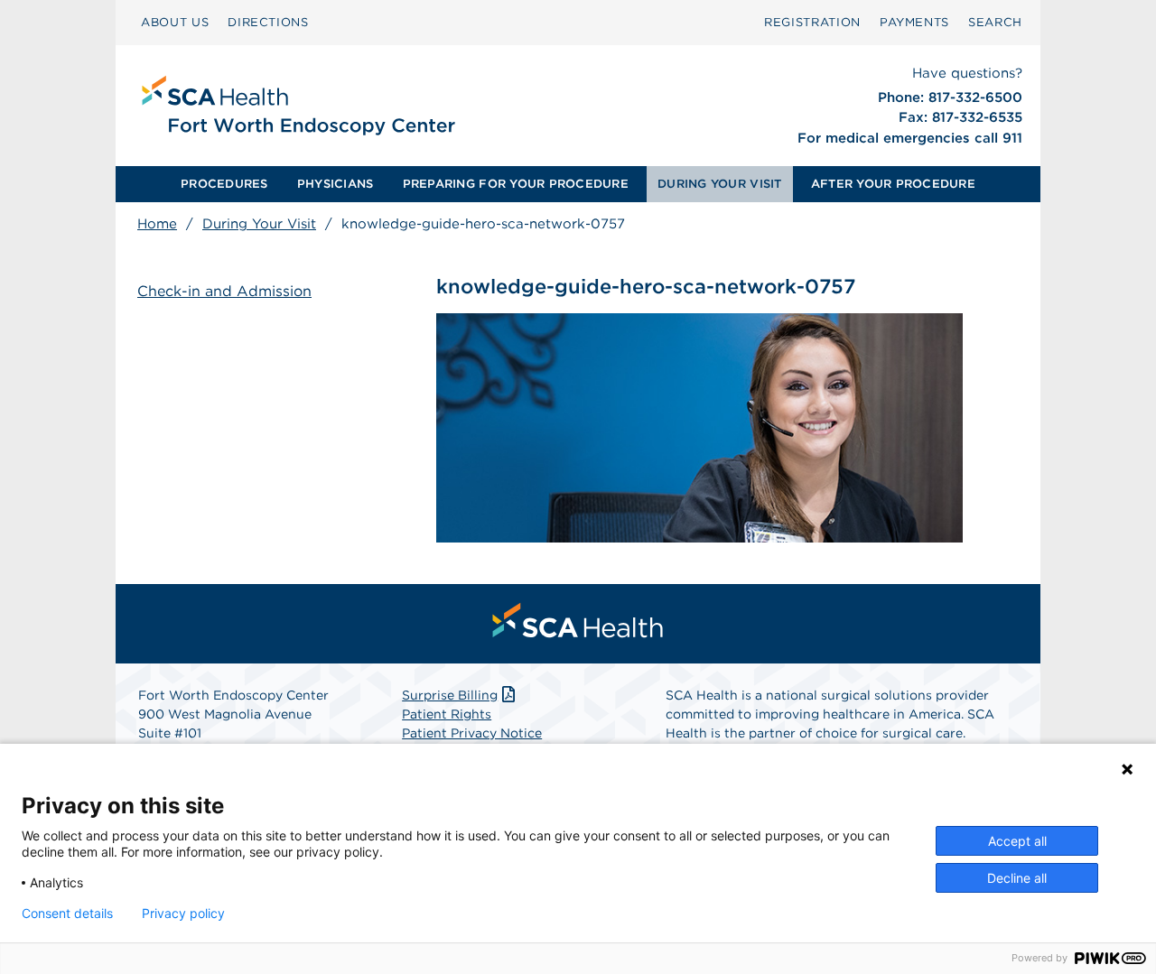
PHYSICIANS (335, 183)
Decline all (1017, 878)
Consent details (67, 913)
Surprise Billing (450, 695)
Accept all (1017, 841)
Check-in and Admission (224, 291)
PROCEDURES (224, 183)
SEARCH (995, 22)
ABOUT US (175, 22)
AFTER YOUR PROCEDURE (893, 183)
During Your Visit (259, 224)
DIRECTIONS (268, 22)
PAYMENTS (914, 22)
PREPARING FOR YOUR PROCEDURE (516, 183)
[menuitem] (175, 22)
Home (157, 224)
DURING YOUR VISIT (719, 183)
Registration (812, 22)
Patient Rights (446, 714)
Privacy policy (183, 913)
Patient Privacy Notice (472, 733)
